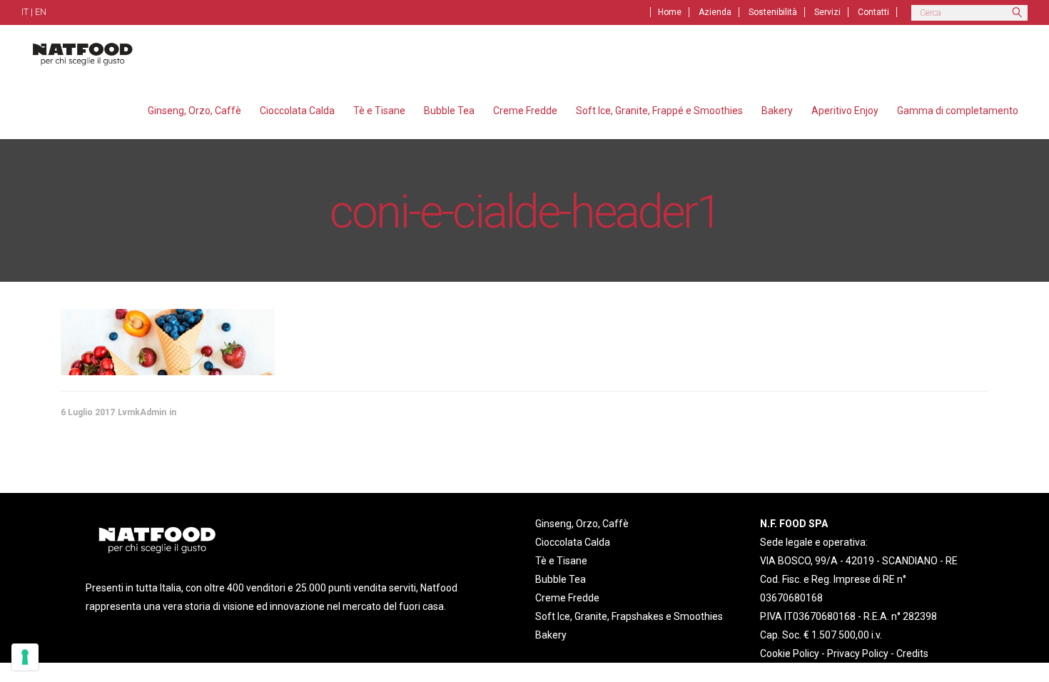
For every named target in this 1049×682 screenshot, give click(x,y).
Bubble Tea (560, 579)
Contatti (873, 12)
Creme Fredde (567, 598)
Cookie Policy (789, 653)
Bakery (551, 635)
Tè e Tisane (561, 560)
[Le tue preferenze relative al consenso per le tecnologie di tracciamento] (25, 657)
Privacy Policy (857, 653)
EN (40, 12)
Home (669, 12)
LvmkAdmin (142, 412)
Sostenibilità (773, 12)
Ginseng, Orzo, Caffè (582, 523)
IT (25, 12)
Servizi (827, 12)
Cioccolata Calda (572, 542)
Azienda (715, 12)
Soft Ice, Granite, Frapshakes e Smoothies (629, 616)
